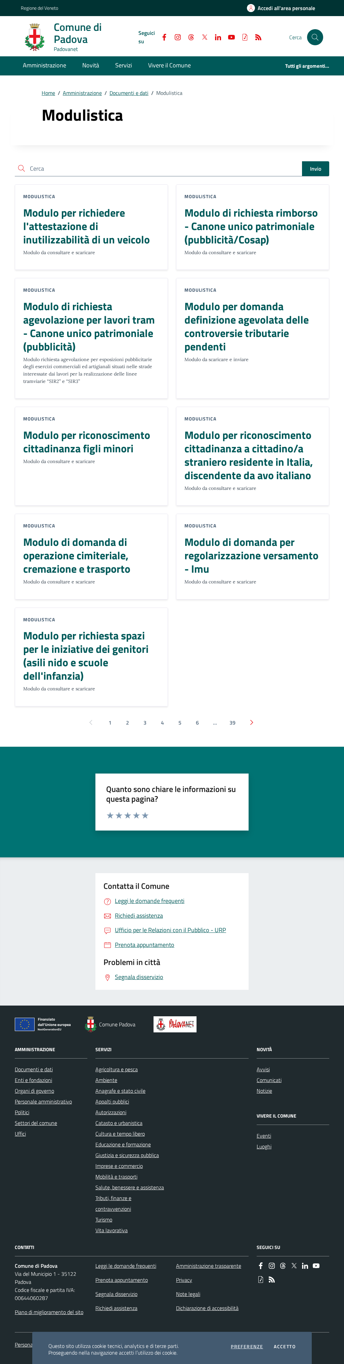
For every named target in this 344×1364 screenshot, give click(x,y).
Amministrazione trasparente (208, 1266)
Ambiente (106, 1080)
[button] (315, 37)
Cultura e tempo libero (120, 1134)
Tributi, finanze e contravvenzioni (113, 1203)
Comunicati (269, 1080)
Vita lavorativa (111, 1230)
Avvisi (263, 1069)
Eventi (264, 1136)
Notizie (264, 1091)
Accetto (285, 1346)
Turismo (103, 1219)
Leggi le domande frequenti (125, 1266)
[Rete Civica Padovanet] (177, 1024)
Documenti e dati (129, 93)
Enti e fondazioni (33, 1080)
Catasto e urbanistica (118, 1123)
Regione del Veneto (39, 7)
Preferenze (247, 1346)
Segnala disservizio (116, 1294)
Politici (22, 1112)
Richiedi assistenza (116, 1308)
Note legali (188, 1294)
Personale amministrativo (43, 1101)
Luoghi (264, 1146)
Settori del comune (36, 1123)
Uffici (20, 1134)
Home (48, 93)
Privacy (184, 1280)
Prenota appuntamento (121, 1280)
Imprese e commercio (119, 1166)
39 (232, 723)
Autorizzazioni (110, 1112)
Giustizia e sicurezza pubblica (127, 1155)
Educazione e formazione (123, 1144)
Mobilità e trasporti (116, 1177)
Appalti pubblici (112, 1101)
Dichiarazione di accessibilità (207, 1308)
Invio (315, 169)
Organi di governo (34, 1091)
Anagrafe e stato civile (120, 1091)
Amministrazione (82, 93)
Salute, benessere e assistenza (129, 1187)
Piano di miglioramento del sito (49, 1312)
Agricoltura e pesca (116, 1069)
